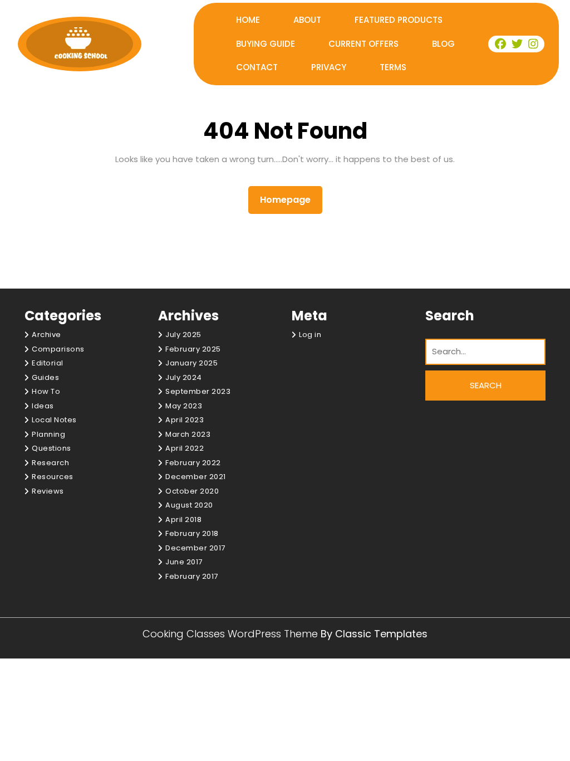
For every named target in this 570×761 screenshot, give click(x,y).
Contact (257, 67)
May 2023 (183, 406)
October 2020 (192, 491)
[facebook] (501, 44)
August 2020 (189, 505)
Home (248, 20)
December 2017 (195, 548)
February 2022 (193, 462)
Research (50, 462)
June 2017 (184, 562)
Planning (48, 434)
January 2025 (191, 363)
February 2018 (192, 533)
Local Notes (54, 419)
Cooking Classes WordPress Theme (231, 634)
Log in (310, 334)
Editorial (47, 363)
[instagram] (533, 44)
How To (46, 391)
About (307, 20)
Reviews (48, 491)
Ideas (43, 406)
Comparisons (58, 349)
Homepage (290, 199)
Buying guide (265, 44)
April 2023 (184, 419)
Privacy (328, 67)
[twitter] (517, 44)
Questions (51, 448)
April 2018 (183, 519)
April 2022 (184, 448)
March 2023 (187, 434)
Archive (46, 334)
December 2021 (195, 476)
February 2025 (193, 349)
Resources (52, 476)
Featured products (399, 20)
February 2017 (191, 576)
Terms (393, 67)
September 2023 (197, 391)
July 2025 (183, 334)
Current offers (363, 44)
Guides (45, 377)
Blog (443, 44)
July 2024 (183, 377)
